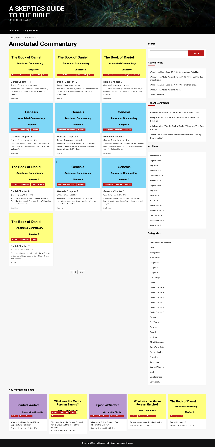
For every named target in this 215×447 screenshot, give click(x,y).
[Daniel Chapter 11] (31, 63)
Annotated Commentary (20, 75)
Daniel (45, 75)
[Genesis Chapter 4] (31, 118)
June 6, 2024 (24, 250)
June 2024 (154, 195)
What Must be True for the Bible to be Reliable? (179, 112)
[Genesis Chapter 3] (77, 173)
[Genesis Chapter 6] (124, 173)
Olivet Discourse (157, 342)
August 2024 (155, 185)
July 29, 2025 (144, 425)
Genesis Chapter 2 (67, 136)
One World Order (157, 347)
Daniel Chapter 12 (157, 95)
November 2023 (157, 210)
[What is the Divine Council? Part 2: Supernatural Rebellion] (28, 406)
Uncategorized (156, 377)
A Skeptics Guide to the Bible (37, 12)
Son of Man (154, 362)
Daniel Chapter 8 (38, 184)
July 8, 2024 (70, 195)
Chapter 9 (128, 75)
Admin (15, 85)
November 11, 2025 (26, 428)
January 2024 (155, 205)
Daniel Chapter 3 (157, 297)
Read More (14, 98)
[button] (204, 30)
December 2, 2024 (119, 85)
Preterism (154, 357)
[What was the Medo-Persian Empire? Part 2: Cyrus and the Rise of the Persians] (68, 406)
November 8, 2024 (119, 140)
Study (152, 372)
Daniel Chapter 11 (21, 81)
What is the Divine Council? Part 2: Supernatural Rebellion (174, 72)
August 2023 (155, 225)
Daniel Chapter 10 (67, 81)
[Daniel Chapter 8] (31, 173)
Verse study (155, 382)
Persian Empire (156, 352)
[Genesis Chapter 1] (124, 118)
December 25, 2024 (26, 85)
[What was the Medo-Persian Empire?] (147, 406)
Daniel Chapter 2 (157, 292)
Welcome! (14, 30)
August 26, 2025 (65, 431)
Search (151, 43)
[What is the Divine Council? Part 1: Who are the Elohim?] (108, 406)
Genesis (35, 130)
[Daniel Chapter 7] (31, 228)
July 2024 (154, 190)
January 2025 (155, 170)
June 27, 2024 (117, 195)
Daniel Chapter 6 (157, 302)
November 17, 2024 (73, 140)
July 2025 (154, 165)
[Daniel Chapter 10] (77, 63)
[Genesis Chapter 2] (77, 118)
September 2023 (157, 220)
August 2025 (155, 160)
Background (155, 252)
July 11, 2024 (24, 195)
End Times (154, 322)
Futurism (154, 327)
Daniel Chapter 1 (157, 287)
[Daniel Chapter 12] (187, 406)
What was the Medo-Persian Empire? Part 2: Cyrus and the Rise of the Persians (176, 78)
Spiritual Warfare (157, 367)
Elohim (153, 317)
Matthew (154, 337)
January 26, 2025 (185, 425)
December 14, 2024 (73, 85)
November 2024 (157, 180)
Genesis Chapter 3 (67, 191)
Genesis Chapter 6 (113, 191)
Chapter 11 (36, 75)
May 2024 (154, 200)
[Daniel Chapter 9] (124, 63)
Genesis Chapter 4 (21, 136)
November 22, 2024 (26, 140)
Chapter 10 (82, 75)
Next (81, 272)
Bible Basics (155, 257)
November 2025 (157, 155)
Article (153, 247)
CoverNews (115, 443)
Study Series (28, 30)
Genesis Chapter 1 (113, 136)
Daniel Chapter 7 (20, 246)
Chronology (155, 277)
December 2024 (156, 175)
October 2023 (156, 215)
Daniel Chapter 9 (112, 81)
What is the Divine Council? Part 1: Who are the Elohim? (173, 85)
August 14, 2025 (105, 428)
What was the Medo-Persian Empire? (165, 90)
